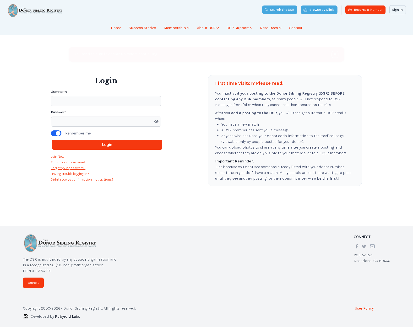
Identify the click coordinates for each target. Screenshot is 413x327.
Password (58, 112)
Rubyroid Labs (67, 316)
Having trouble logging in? (70, 174)
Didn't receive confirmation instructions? (82, 179)
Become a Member (368, 10)
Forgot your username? (68, 162)
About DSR (206, 28)
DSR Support (238, 28)
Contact (295, 28)
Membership (175, 28)
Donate (33, 283)
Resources (269, 28)
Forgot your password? (68, 168)
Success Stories (142, 28)
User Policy (364, 308)
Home (116, 28)
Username (59, 92)
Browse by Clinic (322, 10)
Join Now (57, 157)
